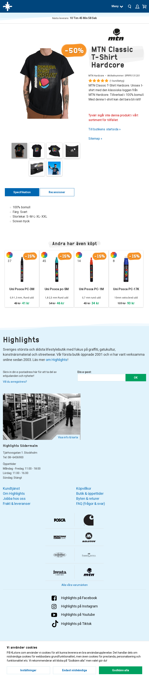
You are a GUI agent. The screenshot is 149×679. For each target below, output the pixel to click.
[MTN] (116, 35)
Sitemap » (95, 138)
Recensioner (57, 192)
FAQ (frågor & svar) (90, 504)
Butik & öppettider (90, 493)
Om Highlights (14, 493)
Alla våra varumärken (75, 584)
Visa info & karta (68, 437)
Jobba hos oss (14, 498)
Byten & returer (87, 498)
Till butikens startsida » (104, 129)
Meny (115, 6)
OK (136, 377)
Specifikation (22, 192)
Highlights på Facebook (79, 598)
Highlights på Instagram (79, 606)
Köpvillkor (83, 488)
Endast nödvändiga (74, 670)
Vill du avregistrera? (15, 381)
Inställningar (28, 670)
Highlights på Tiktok (76, 624)
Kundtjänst (11, 488)
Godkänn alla (120, 670)
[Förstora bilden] (46, 83)
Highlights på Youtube (78, 614)
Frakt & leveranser (16, 504)
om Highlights (56, 360)
